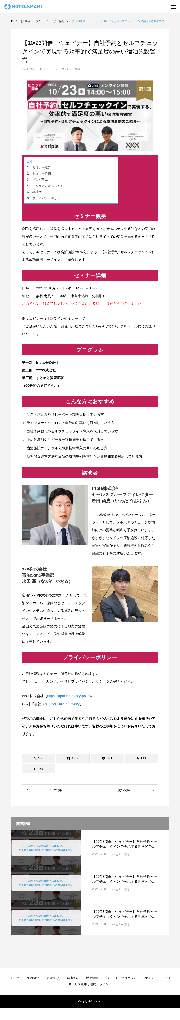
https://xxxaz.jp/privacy (62, 704)
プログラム (40, 179)
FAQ (167, 978)
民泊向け (33, 978)
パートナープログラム (121, 978)
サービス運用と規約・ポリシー (90, 984)
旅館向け (53, 978)
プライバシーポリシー (47, 198)
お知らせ (150, 978)
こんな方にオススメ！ (47, 185)
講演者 (37, 192)
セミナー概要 (41, 167)
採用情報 (92, 978)
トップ (14, 978)
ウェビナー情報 (71, 69)
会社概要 (72, 978)
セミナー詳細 (41, 173)
